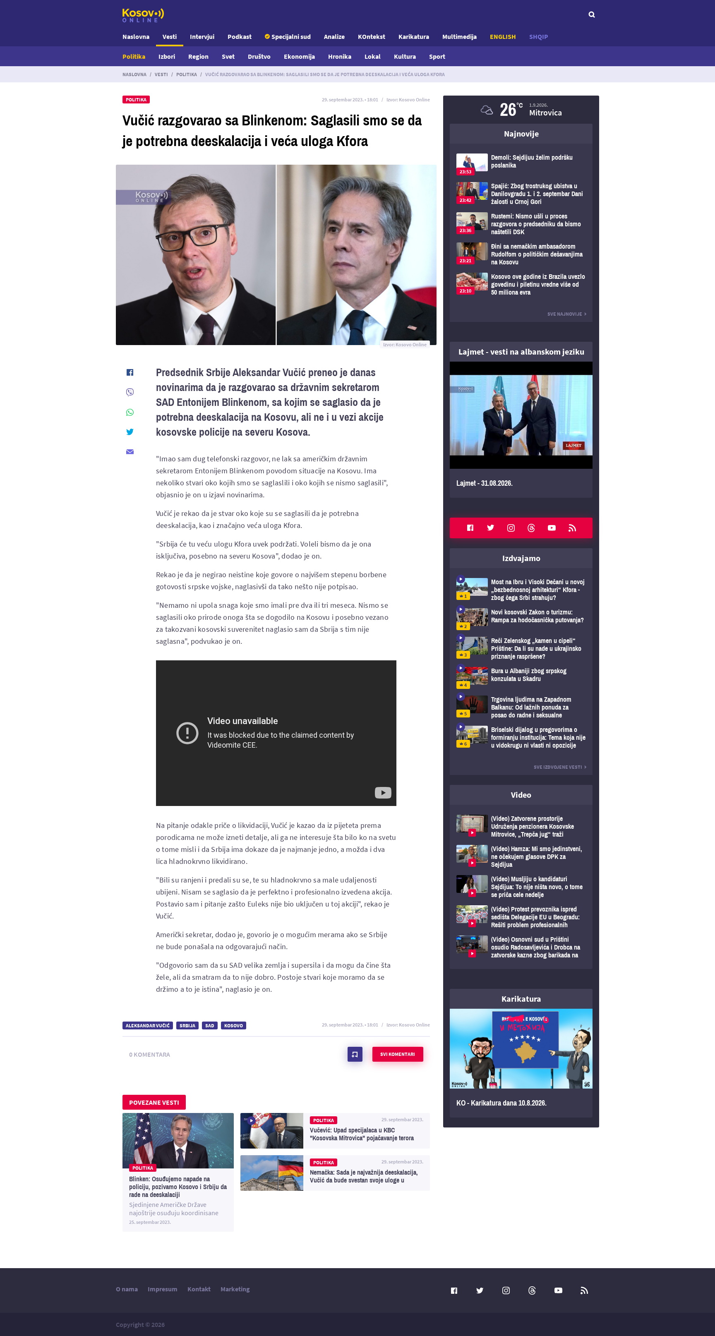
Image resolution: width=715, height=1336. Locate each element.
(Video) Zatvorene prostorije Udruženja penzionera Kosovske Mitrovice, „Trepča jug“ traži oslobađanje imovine (521, 826)
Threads (531, 528)
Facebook (470, 528)
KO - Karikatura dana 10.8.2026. (521, 1063)
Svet (228, 56)
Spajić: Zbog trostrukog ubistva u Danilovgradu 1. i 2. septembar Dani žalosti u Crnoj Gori (521, 194)
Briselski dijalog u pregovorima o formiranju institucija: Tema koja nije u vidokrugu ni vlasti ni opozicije (521, 737)
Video (521, 794)
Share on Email (129, 451)
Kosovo (233, 1025)
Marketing (235, 1289)
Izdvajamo (521, 558)
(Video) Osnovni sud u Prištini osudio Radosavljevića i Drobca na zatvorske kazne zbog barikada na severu (521, 947)
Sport (437, 56)
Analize (334, 36)
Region (198, 56)
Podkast (240, 36)
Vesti (170, 36)
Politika (133, 56)
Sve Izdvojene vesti (558, 767)
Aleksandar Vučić (148, 1025)
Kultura (405, 56)
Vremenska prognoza (521, 110)
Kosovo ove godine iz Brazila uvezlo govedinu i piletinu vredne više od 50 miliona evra (521, 284)
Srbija (187, 1025)
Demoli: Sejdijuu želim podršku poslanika (521, 164)
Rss (572, 528)
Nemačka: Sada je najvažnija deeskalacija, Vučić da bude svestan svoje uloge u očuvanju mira (335, 1173)
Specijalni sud (291, 36)
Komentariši (355, 1054)
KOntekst (371, 36)
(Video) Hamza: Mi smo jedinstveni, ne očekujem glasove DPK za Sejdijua (521, 856)
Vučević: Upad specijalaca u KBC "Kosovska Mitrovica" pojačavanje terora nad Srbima (335, 1131)
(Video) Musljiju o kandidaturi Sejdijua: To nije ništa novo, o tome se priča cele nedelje (521, 887)
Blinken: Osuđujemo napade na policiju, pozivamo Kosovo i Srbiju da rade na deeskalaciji (178, 1172)
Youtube (552, 528)
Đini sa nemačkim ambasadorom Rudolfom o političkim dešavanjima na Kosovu (521, 254)
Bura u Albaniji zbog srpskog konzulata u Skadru (521, 678)
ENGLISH (503, 36)
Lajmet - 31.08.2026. (521, 430)
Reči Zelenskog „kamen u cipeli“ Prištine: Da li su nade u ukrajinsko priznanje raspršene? (521, 648)
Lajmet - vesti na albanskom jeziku (521, 351)
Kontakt (199, 1289)
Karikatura (413, 36)
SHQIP (538, 36)
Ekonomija (299, 56)
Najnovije (521, 133)
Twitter (491, 528)
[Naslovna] (143, 15)
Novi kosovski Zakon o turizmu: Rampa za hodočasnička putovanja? (521, 619)
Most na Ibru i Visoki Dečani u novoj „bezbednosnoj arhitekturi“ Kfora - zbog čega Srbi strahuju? (521, 590)
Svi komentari (397, 1054)
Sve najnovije (564, 314)
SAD (209, 1025)
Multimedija (459, 36)
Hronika (339, 56)
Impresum (163, 1289)
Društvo (259, 56)
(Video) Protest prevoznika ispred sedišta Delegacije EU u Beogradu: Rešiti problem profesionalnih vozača (521, 917)
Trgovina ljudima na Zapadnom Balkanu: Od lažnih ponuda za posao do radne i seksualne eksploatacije (521, 707)
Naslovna (135, 36)
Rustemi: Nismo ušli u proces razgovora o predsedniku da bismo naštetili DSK (521, 224)
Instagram (511, 528)
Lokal (373, 56)
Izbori (166, 56)
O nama (127, 1289)
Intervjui (202, 36)
